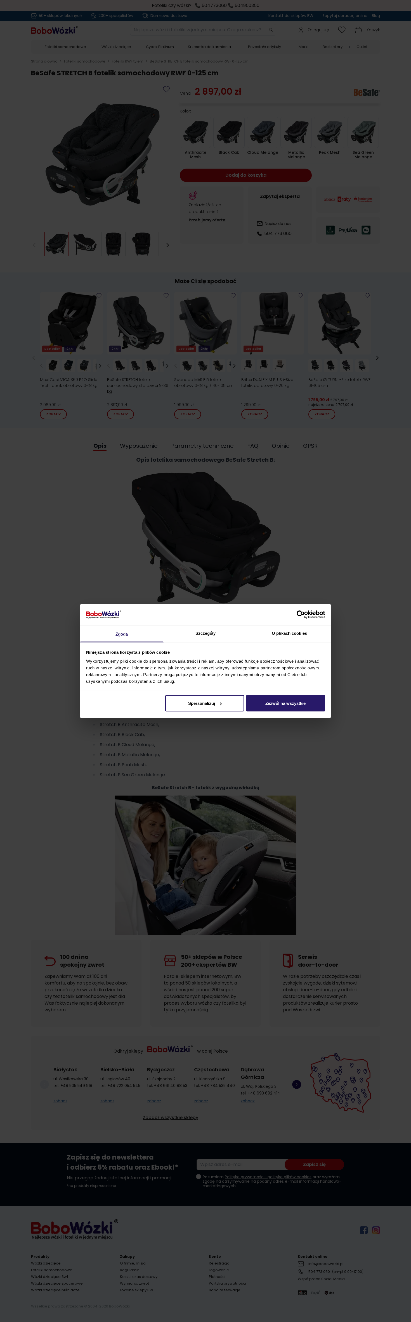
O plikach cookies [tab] (289, 633)
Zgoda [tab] (121, 633)
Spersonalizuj (201, 703)
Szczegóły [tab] (205, 633)
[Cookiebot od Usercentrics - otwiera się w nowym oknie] (300, 614)
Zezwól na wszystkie (285, 703)
